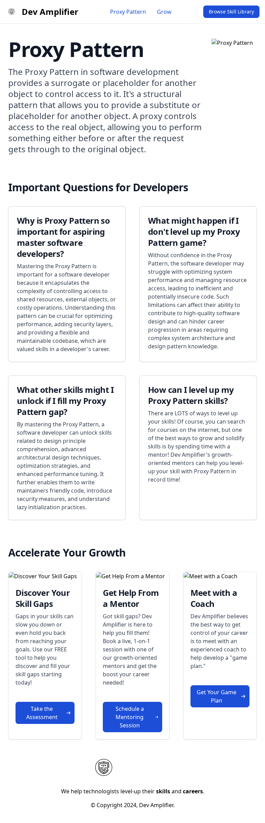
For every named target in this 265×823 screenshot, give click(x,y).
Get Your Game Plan (216, 696)
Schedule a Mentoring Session (130, 717)
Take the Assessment (42, 713)
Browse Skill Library (231, 11)
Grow (164, 12)
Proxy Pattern (128, 12)
